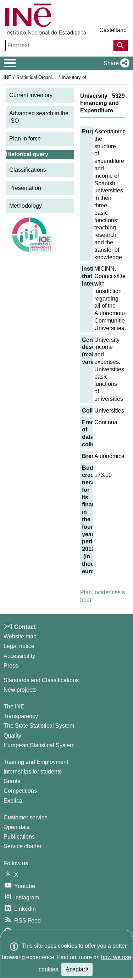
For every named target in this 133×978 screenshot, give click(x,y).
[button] (115, 63)
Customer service (26, 817)
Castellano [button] (113, 30)
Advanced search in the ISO (38, 117)
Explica (13, 801)
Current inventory (30, 95)
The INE (14, 706)
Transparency (21, 716)
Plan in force (25, 138)
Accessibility (19, 656)
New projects (20, 690)
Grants (12, 781)
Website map (20, 636)
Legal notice (19, 646)
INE (7, 77)
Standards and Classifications (41, 680)
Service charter (22, 846)
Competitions (20, 791)
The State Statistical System (39, 726)
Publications (19, 837)
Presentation (25, 188)
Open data (17, 827)
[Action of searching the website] (120, 45)
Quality (12, 736)
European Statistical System (39, 745)
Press (11, 666)
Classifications (27, 170)
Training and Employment (36, 762)
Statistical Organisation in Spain (49, 77)
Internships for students (33, 772)
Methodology (25, 206)
